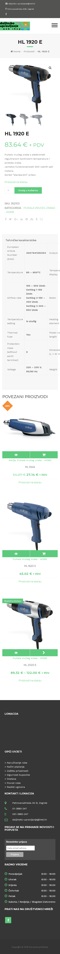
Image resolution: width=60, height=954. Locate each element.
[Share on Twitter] (10, 219)
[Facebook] (6, 14)
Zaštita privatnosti (17, 770)
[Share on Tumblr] (36, 219)
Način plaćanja (15, 766)
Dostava (11, 778)
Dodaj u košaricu (28, 190)
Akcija (12, 460)
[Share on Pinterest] (26, 219)
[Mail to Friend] (41, 219)
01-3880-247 (19, 808)
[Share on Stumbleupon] (31, 219)
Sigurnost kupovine (18, 774)
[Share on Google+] (16, 219)
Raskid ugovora (16, 786)
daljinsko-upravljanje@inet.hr (21, 4)
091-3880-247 (20, 814)
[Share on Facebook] (5, 219)
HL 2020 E (30, 665)
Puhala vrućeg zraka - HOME (34, 460)
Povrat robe (14, 783)
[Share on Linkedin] (21, 219)
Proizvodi (29, 51)
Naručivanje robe (17, 762)
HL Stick (30, 467)
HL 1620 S (30, 566)
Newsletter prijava (16, 842)
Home (16, 51)
